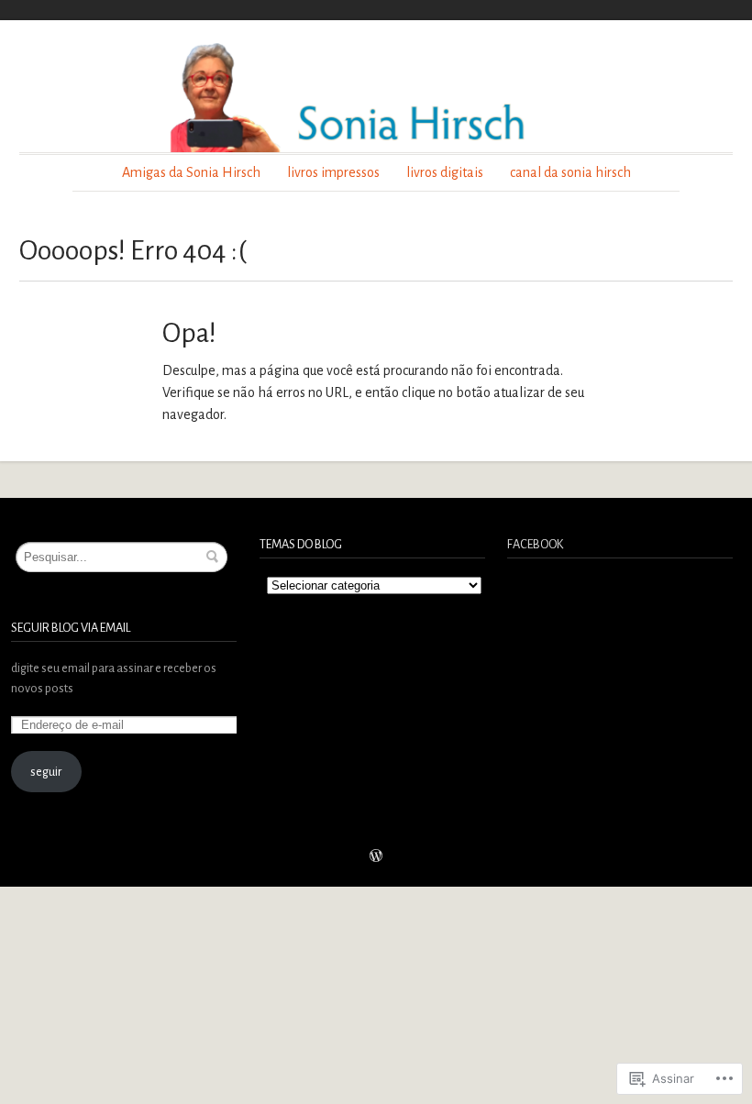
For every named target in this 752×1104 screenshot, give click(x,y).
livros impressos (333, 172)
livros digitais (444, 172)
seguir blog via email (70, 628)
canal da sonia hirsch (570, 172)
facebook (535, 544)
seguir (45, 771)
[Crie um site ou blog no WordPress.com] (376, 858)
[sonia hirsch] (376, 95)
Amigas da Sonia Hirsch (191, 172)
